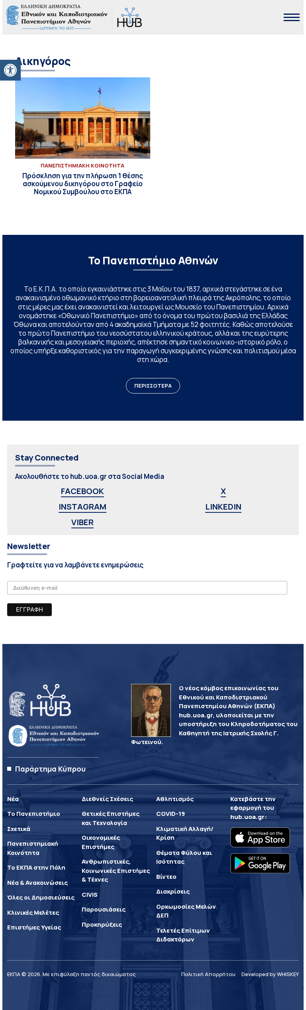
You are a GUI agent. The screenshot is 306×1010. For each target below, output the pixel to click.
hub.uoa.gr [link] (247, 817)
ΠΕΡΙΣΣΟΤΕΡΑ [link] (153, 385)
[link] (10, 70)
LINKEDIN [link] (223, 506)
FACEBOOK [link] (82, 491)
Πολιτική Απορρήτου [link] (208, 974)
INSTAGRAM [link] (82, 506)
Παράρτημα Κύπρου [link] (50, 769)
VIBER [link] (82, 522)
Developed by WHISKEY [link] (270, 974)
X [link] (223, 491)
